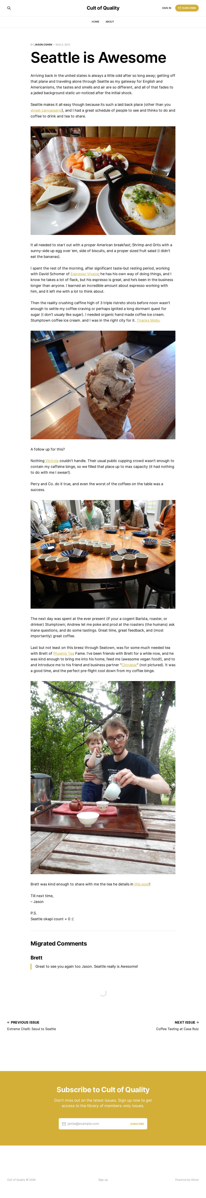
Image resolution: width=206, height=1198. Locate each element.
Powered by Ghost (187, 1179)
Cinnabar (129, 665)
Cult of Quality (103, 8)
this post (141, 884)
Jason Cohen (43, 44)
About (110, 21)
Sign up (103, 1179)
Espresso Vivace (84, 274)
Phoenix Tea (63, 653)
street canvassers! (46, 110)
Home (95, 21)
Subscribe (189, 7)
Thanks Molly (148, 320)
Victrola (52, 461)
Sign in (166, 7)
